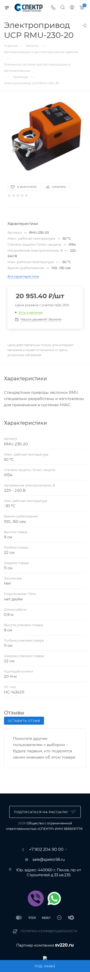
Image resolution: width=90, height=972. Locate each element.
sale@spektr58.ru (48, 859)
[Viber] (35, 898)
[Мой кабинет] (72, 7)
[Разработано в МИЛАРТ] (45, 957)
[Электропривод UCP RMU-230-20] (45, 136)
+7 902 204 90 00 (46, 850)
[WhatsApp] (54, 898)
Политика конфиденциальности (49, 931)
